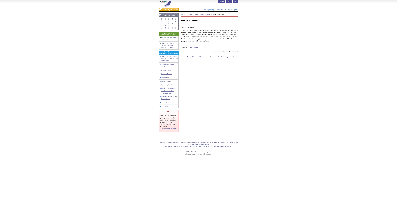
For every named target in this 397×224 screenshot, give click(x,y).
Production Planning (166, 74)
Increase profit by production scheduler (177, 146)
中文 (235, 1)
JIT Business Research (222, 51)
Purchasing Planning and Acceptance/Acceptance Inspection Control (168, 91)
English (229, 1)
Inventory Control (165, 77)
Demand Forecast (166, 70)
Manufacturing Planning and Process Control (169, 98)
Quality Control (165, 102)
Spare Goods (230, 57)
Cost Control (164, 106)
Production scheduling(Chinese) (209, 142)
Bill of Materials (193, 47)
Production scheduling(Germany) (199, 144)
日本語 (222, 1)
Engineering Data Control (168, 85)
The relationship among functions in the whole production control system (168, 45)
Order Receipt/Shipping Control (167, 65)
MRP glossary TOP (186, 14)
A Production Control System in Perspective (169, 38)
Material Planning (166, 81)
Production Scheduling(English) (189, 142)
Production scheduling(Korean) (229, 142)
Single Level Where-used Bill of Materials (197, 57)
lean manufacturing (195, 146)
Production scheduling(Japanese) (169, 142)
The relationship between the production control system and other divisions (169, 58)
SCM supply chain (207, 146)
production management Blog (223, 146)
